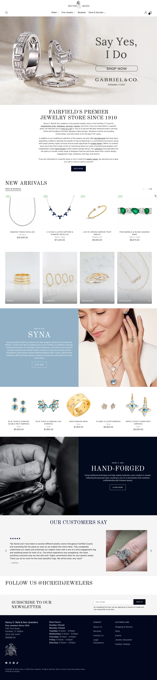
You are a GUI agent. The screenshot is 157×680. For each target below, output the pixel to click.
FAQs (117, 631)
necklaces (61, 126)
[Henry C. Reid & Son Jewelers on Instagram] (10, 663)
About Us (97, 627)
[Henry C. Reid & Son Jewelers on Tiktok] (17, 663)
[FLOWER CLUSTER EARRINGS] (108, 404)
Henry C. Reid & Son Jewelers (30, 669)
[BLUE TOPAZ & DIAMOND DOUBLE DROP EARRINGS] (18, 404)
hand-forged (60, 149)
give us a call (66, 128)
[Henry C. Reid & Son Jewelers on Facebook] (6, 663)
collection (98, 149)
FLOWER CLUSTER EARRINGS (108, 421)
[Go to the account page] (145, 12)
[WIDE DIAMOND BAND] (78, 404)
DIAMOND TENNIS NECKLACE (22, 232)
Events (118, 635)
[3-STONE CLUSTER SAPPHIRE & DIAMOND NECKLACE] (60, 212)
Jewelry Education (123, 640)
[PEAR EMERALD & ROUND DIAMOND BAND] (134, 212)
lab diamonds (99, 138)
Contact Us (10, 637)
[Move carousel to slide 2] (79, 99)
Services (97, 631)
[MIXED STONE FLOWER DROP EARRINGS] (138, 404)
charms (77, 126)
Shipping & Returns (124, 627)
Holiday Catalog (122, 644)
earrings (69, 126)
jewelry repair (92, 159)
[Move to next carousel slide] (83, 99)
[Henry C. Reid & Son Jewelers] (78, 4)
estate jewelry (96, 143)
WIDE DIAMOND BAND (78, 421)
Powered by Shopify (12, 671)
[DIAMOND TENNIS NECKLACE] (22, 212)
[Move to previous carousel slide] (73, 99)
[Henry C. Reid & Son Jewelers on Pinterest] (14, 663)
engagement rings (48, 126)
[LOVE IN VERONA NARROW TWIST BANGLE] (97, 212)
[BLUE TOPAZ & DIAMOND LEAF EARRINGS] (48, 404)
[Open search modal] (6, 12)
